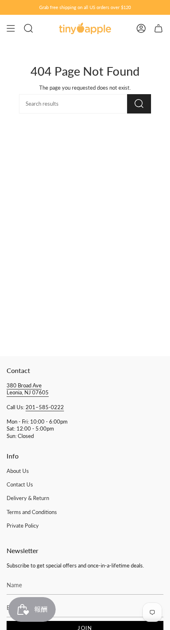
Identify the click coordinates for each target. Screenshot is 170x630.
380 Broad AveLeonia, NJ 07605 (28, 389)
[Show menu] (11, 28)
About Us (18, 471)
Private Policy (23, 526)
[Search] (139, 103)
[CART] (158, 28)
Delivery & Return (28, 498)
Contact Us (20, 485)
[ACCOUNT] (141, 28)
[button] (28, 28)
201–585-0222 (45, 407)
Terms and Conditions (32, 512)
